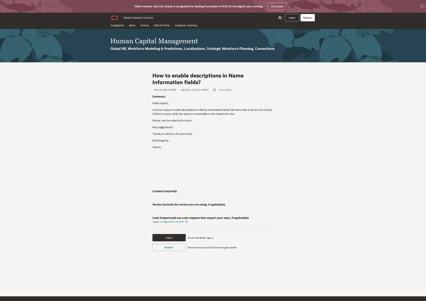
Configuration (167, 221)
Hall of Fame (162, 25)
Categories (117, 25)
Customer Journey (186, 25)
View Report (277, 6)
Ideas (132, 25)
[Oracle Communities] (280, 18)
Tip (186, 221)
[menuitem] (292, 17)
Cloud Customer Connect (138, 17)
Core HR (179, 221)
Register (169, 247)
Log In (169, 237)
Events (145, 25)
